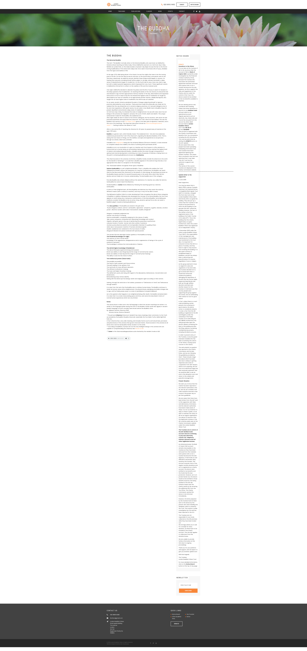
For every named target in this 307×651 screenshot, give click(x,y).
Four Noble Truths (130, 121)
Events (170, 11)
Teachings (121, 11)
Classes (149, 11)
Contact (182, 11)
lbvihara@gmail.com (116, 618)
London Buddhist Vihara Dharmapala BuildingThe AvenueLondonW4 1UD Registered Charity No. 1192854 (117, 627)
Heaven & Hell (139, 328)
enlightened (119, 142)
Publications (135, 11)
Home (110, 11)
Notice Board (195, 4)
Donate (182, 4)
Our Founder (190, 614)
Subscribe (188, 590)
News (160, 11)
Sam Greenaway (124, 644)
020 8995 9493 (169, 4)
